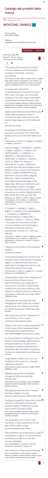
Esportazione (27, 50)
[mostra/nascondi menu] (44, 2)
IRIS (4, 20)
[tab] (7, 63)
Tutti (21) (39, 50)
